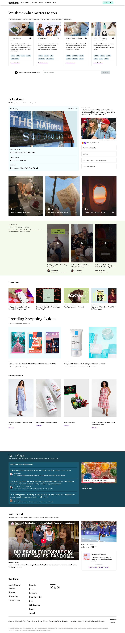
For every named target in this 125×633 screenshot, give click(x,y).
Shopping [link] (48, 2)
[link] (14, 3)
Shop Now (11, 427)
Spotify (91, 567)
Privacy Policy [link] (35, 630)
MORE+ (55, 2)
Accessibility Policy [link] (55, 621)
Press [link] (28, 621)
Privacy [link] (45, 621)
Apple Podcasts (98, 567)
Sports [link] (41, 2)
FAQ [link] (24, 621)
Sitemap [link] (112, 622)
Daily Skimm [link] (24, 2)
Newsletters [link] (14, 600)
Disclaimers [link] (65, 621)
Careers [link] (34, 621)
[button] (21, 44)
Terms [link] (40, 621)
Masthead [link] (18, 621)
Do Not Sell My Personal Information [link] (94, 621)
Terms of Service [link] (44, 630)
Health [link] (34, 2)
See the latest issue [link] (15, 62)
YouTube (107, 567)
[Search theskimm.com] (115, 2)
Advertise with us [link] (76, 621)
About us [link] (11, 621)
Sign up (105, 72)
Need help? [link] (113, 619)
